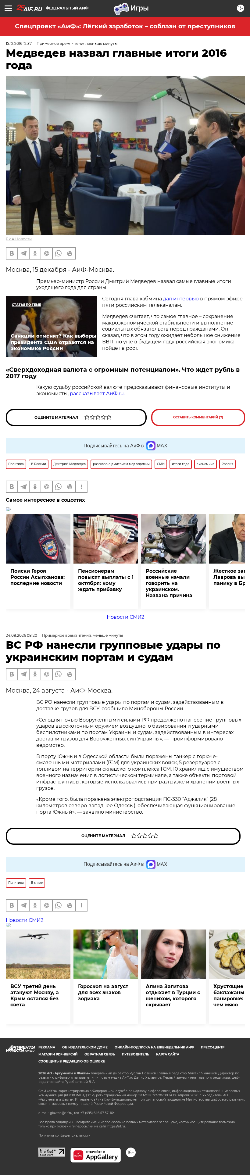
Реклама (46, 1047)
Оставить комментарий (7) (198, 417)
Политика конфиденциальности (64, 1135)
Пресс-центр (212, 1047)
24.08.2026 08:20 (21, 635)
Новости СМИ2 (125, 617)
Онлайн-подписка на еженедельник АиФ (154, 1047)
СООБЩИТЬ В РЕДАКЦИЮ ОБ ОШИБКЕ (71, 1061)
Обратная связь (99, 1054)
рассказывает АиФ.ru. (97, 393)
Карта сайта (167, 1054)
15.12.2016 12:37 (19, 43)
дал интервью (181, 299)
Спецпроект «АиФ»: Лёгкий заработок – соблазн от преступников (125, 26)
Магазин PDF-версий (57, 1054)
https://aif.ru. (116, 1126)
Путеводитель (135, 1054)
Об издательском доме (85, 1047)
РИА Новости (19, 239)
